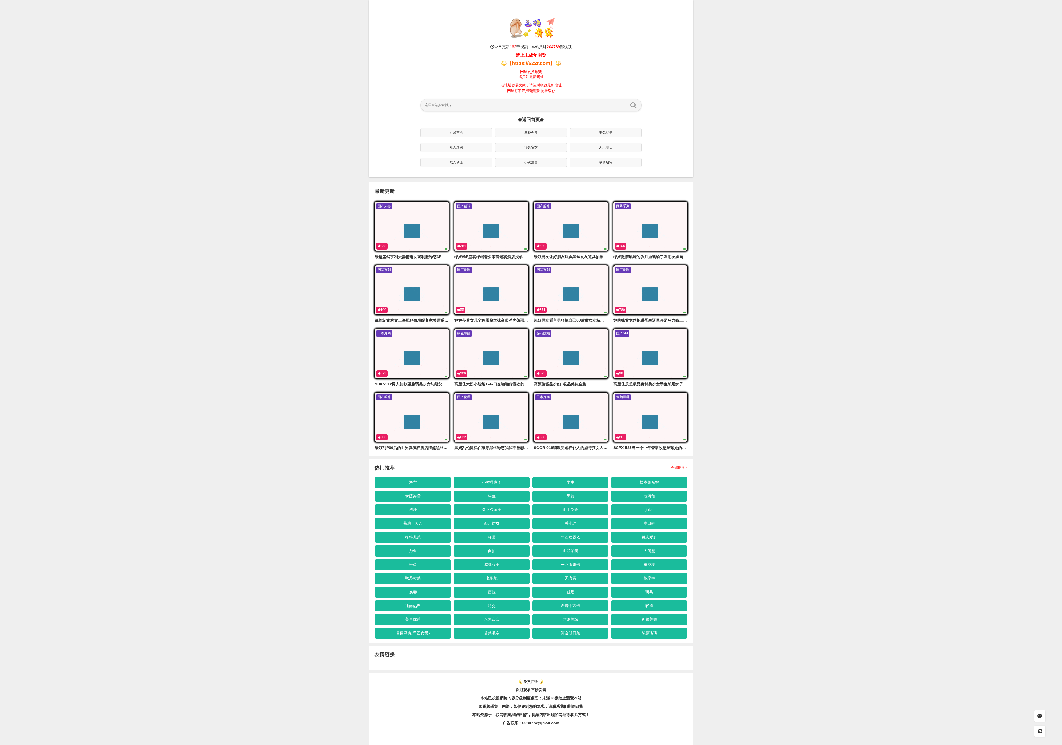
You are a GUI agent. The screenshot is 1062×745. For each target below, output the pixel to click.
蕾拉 (492, 592)
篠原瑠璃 (649, 633)
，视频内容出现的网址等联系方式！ (559, 714)
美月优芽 (413, 619)
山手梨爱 (570, 509)
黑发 (570, 496)
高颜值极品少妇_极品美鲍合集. (560, 384)
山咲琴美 (570, 551)
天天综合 (605, 147)
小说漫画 (531, 162)
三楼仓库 (531, 133)
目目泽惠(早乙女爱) (413, 633)
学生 (570, 482)
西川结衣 (491, 523)
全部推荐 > (679, 467)
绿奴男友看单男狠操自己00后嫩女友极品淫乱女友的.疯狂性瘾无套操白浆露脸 (600, 320)
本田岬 (649, 523)
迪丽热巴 (413, 606)
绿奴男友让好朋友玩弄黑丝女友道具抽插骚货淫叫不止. (581, 257)
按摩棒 (649, 578)
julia (649, 509)
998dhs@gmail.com (540, 723)
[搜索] (633, 105)
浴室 (413, 482)
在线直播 (456, 133)
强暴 (492, 537)
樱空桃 (649, 564)
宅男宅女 (531, 147)
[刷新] (1039, 731)
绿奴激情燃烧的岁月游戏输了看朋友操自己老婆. (654, 257)
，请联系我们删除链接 (564, 706)
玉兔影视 (605, 133)
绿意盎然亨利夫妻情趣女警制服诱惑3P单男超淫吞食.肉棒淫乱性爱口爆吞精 (439, 257)
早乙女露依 (570, 537)
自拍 (492, 551)
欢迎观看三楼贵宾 (531, 690)
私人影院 (456, 147)
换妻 (413, 592)
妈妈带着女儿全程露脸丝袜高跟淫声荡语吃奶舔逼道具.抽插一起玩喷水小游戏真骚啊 (526, 320)
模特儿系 (413, 537)
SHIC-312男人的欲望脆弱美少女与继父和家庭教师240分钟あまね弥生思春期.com (445, 384)
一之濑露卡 (570, 564)
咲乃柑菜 (413, 578)
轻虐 (649, 606)
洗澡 (413, 509)
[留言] (1039, 716)
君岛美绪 (570, 619)
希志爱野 (649, 537)
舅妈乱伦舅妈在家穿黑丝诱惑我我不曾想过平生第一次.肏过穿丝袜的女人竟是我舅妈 (526, 447)
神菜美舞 (649, 619)
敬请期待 (605, 162)
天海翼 (570, 578)
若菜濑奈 (491, 633)
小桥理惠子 (491, 482)
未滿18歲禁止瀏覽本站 (562, 698)
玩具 (649, 592)
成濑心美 (491, 564)
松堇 (413, 564)
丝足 (570, 592)
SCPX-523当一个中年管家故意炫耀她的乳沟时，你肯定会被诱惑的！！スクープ (682, 447)
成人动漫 (456, 162)
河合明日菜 (570, 633)
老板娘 (492, 578)
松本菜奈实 (649, 482)
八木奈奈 (491, 619)
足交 (492, 606)
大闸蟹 (649, 551)
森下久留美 (491, 509)
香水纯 (570, 523)
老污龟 (649, 496)
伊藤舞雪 (413, 496)
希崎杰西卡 (570, 606)
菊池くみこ (413, 523)
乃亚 (413, 551)
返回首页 (531, 119)
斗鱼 (492, 496)
